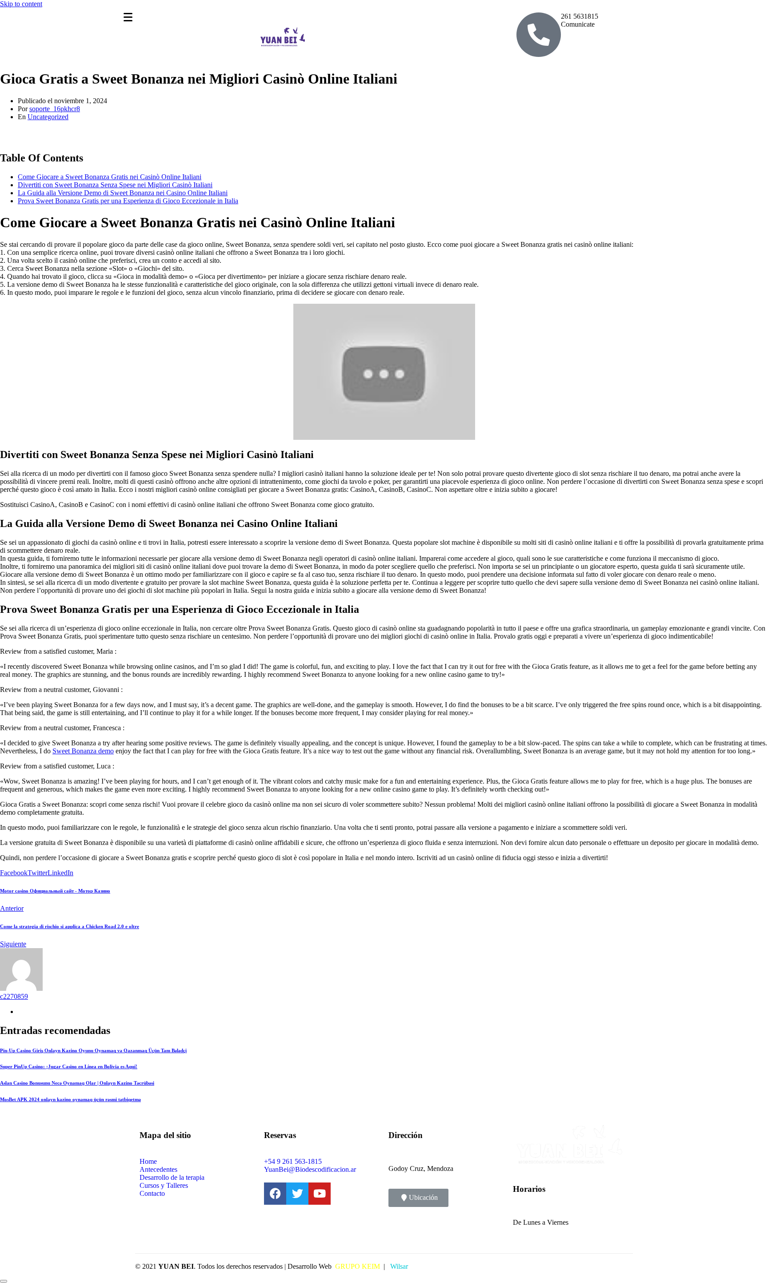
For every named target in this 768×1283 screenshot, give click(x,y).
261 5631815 (579, 16)
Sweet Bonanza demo (83, 751)
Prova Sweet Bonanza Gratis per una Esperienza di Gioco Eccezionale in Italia (128, 201)
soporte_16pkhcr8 (54, 109)
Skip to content (21, 4)
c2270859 (14, 996)
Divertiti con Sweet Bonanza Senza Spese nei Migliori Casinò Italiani (115, 185)
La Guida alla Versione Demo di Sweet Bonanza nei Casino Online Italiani (123, 193)
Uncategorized (48, 117)
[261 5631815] (538, 34)
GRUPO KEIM (357, 1266)
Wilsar (398, 1266)
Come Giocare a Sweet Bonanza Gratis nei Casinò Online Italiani (109, 177)
